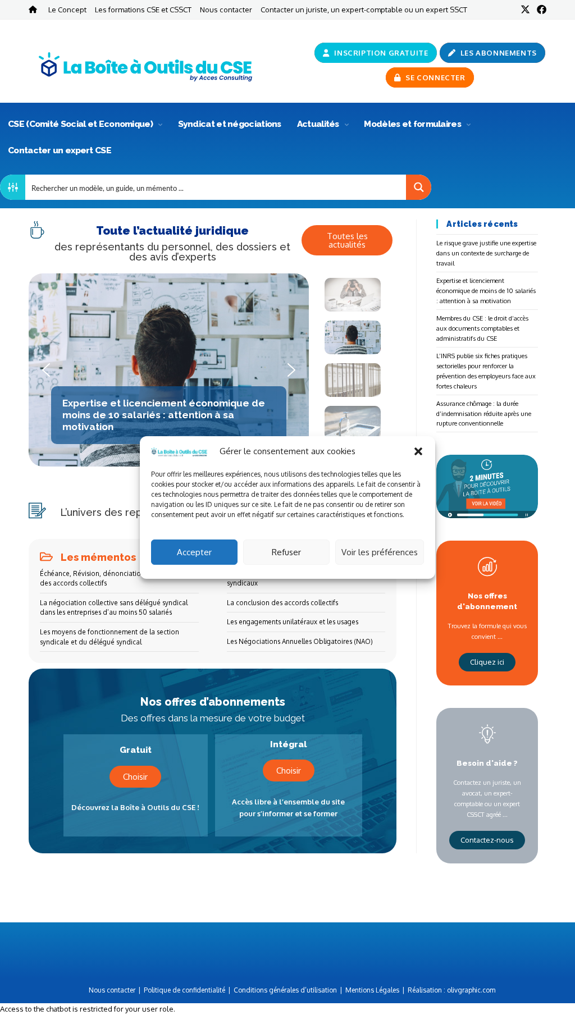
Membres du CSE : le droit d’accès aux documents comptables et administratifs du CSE (482, 328)
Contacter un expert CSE (59, 150)
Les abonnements (497, 52)
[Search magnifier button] (418, 187)
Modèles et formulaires (413, 123)
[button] (418, 451)
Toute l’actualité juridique (172, 230)
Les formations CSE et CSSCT (143, 9)
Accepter (194, 552)
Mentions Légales (372, 990)
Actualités (319, 123)
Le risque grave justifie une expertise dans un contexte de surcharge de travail (486, 253)
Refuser (286, 552)
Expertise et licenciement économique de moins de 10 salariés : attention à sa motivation (486, 290)
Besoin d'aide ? (487, 762)
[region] (212, 376)
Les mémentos (98, 557)
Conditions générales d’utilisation (285, 990)
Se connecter (435, 77)
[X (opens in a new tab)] (525, 9)
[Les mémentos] (46, 556)
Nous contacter (226, 9)
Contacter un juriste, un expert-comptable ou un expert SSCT (364, 9)
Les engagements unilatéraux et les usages (292, 622)
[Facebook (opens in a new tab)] (539, 9)
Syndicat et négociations (229, 123)
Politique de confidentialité (184, 990)
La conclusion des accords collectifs (282, 602)
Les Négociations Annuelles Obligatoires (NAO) (300, 641)
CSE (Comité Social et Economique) (81, 123)
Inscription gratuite (380, 52)
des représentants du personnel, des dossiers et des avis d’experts (172, 252)
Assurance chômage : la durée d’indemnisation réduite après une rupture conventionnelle (483, 413)
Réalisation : (451, 990)
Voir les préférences (379, 552)
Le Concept (67, 9)
